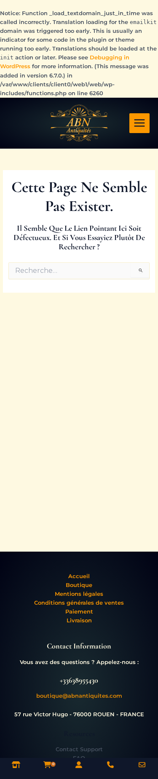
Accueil (79, 576)
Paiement (79, 611)
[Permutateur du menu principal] (139, 123)
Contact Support (79, 749)
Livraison (79, 620)
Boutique (79, 585)
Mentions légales (79, 594)
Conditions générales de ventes (79, 603)
